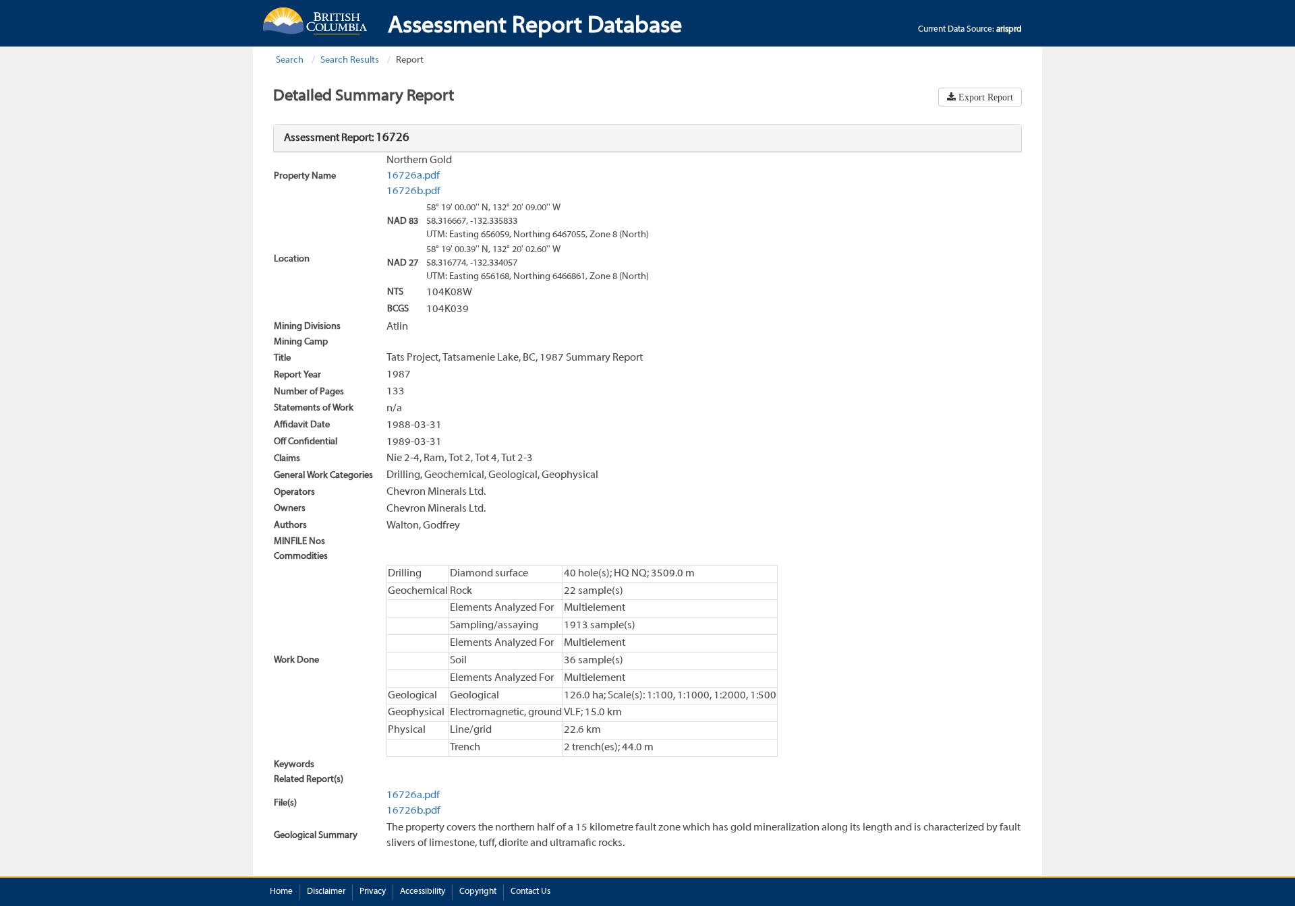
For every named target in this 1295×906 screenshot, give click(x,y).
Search (290, 60)
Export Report (984, 97)
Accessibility (422, 892)
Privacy (372, 892)
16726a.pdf (413, 176)
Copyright (477, 892)
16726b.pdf (413, 191)
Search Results (349, 60)
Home (281, 892)
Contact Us (530, 892)
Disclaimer (326, 892)
